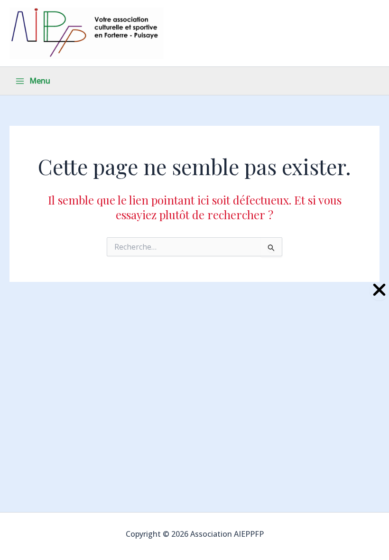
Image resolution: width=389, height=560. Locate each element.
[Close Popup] (379, 290)
